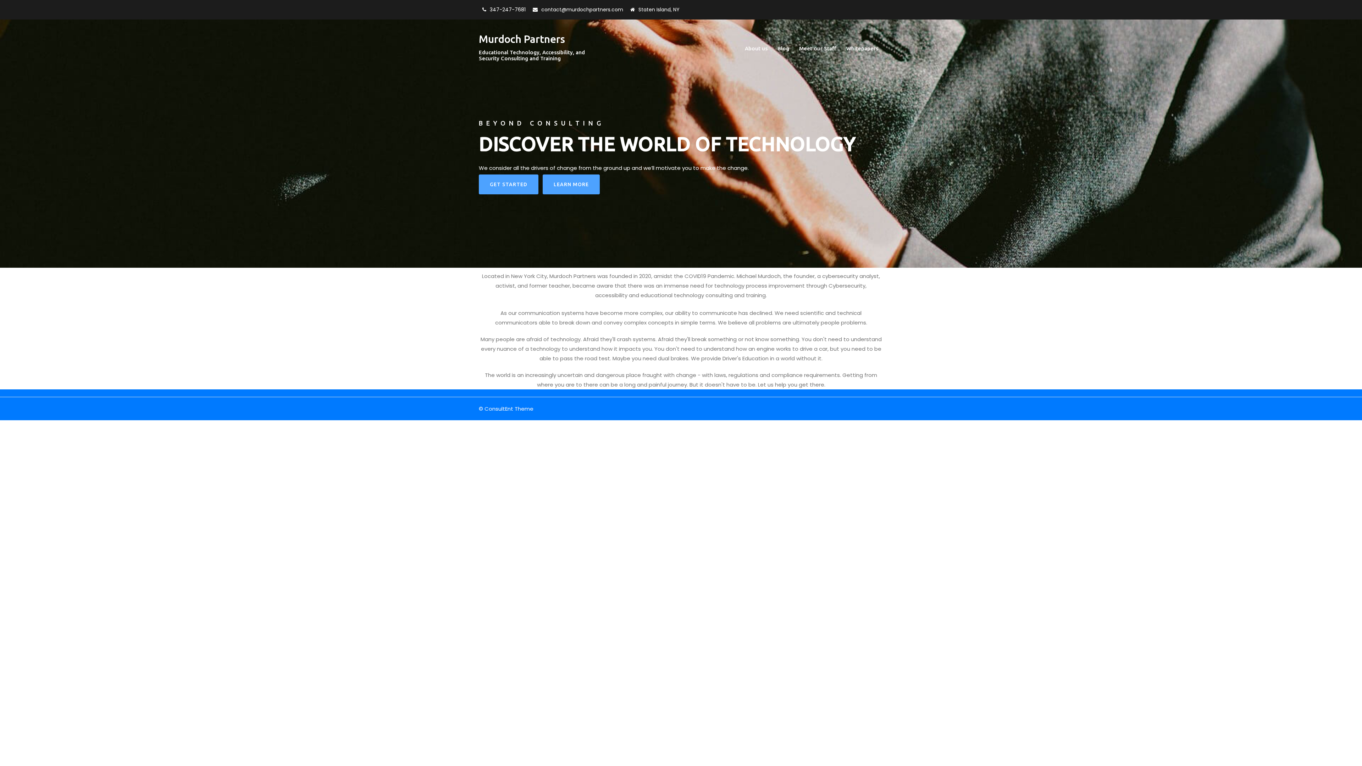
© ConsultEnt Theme (506, 408)
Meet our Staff (817, 48)
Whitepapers (862, 48)
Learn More (571, 184)
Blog (783, 48)
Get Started (508, 184)
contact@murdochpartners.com (582, 9)
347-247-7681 (508, 9)
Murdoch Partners (522, 39)
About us (756, 48)
